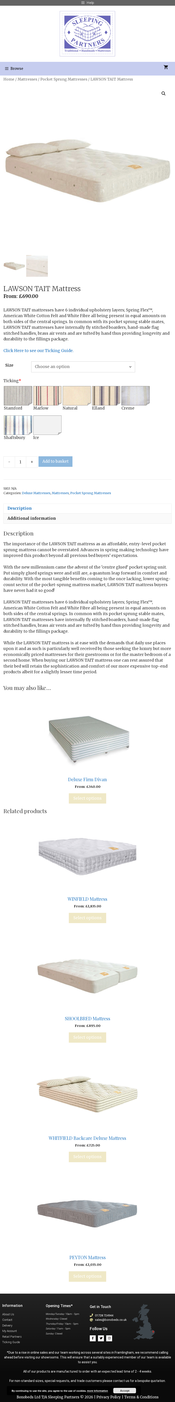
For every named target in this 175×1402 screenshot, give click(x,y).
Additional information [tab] (32, 518)
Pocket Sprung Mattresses (63, 79)
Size (9, 365)
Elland (98, 408)
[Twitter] (101, 1338)
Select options (87, 798)
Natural (70, 408)
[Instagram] (109, 1338)
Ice (36, 437)
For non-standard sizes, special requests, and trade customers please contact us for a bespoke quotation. (87, 1381)
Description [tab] (20, 508)
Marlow (40, 408)
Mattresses (27, 79)
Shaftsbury (14, 437)
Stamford (13, 408)
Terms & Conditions (141, 1397)
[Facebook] (93, 1338)
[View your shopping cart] (166, 67)
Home (8, 79)
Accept (124, 1391)
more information (97, 1390)
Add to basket (55, 461)
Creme (127, 408)
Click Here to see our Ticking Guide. (38, 350)
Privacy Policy (108, 1397)
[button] (164, 93)
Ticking (12, 380)
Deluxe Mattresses (36, 493)
